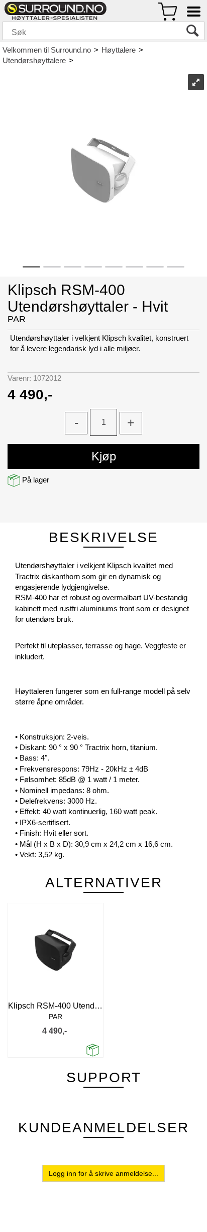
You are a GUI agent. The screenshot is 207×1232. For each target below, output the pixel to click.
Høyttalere (118, 50)
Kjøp (103, 456)
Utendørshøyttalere (34, 60)
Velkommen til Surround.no (47, 50)
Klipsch (89, 60)
